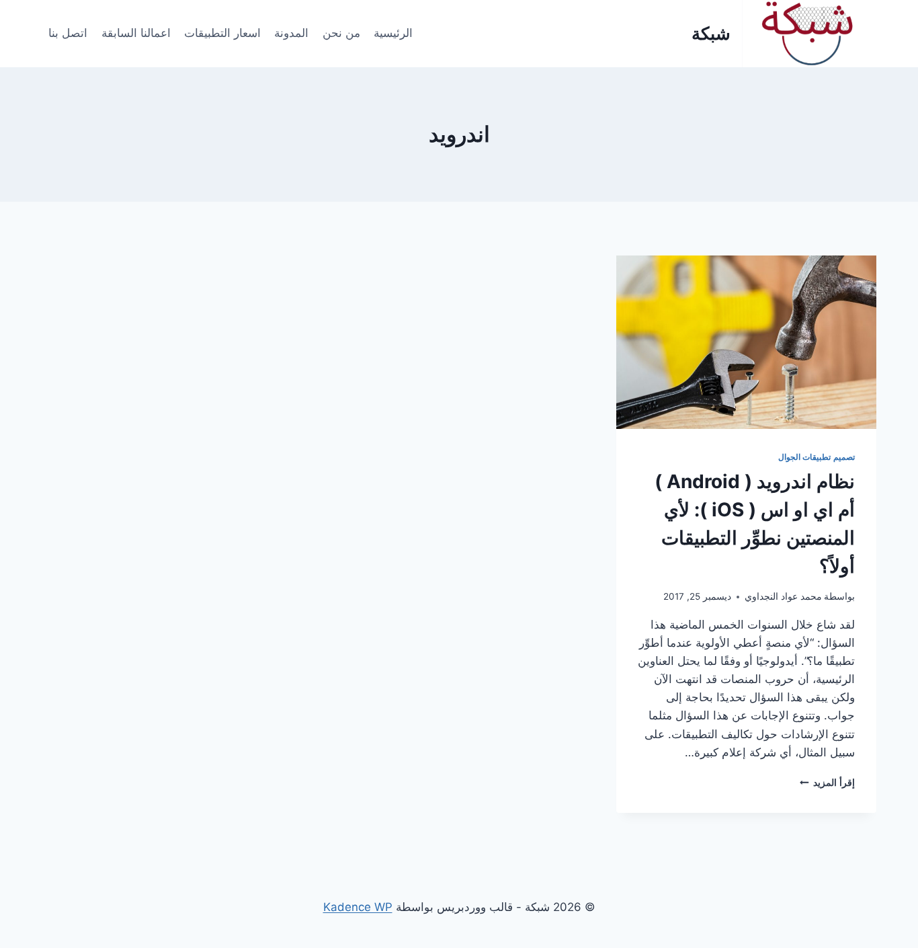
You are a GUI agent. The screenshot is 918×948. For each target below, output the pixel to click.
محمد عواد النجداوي (783, 596)
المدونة (291, 33)
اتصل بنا (67, 33)
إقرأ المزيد (827, 782)
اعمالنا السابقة (136, 33)
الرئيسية (393, 33)
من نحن (341, 33)
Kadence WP (357, 907)
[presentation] (746, 342)
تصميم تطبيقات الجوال (816, 457)
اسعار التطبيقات (222, 33)
